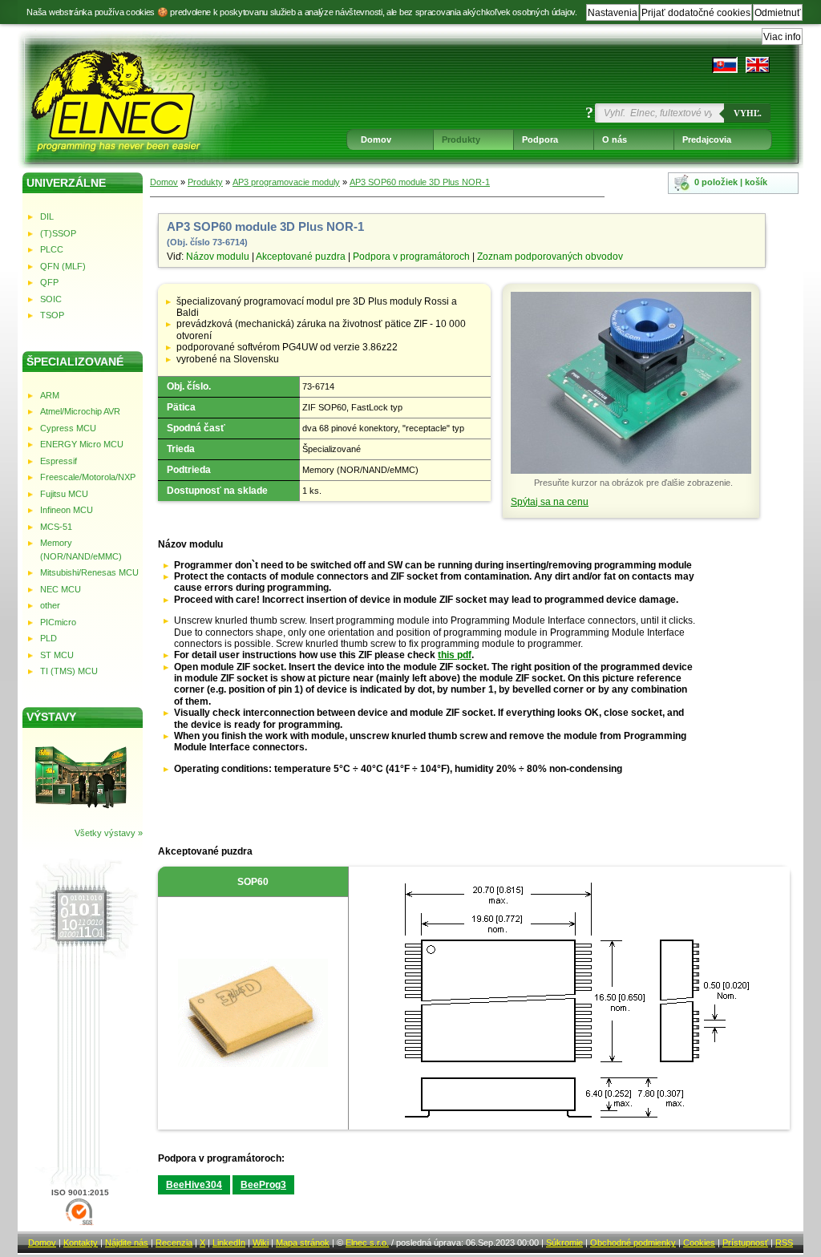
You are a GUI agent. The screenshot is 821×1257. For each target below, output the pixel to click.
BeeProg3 (263, 1184)
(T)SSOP (58, 233)
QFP (49, 282)
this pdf (454, 655)
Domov (376, 139)
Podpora (540, 139)
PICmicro (58, 622)
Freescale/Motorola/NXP (87, 477)
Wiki (261, 1242)
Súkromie (564, 1242)
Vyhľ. (748, 113)
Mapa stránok (303, 1242)
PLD (48, 638)
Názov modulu (217, 256)
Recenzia (174, 1242)
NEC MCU (60, 589)
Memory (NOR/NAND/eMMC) (81, 549)
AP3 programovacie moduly (286, 182)
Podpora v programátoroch (411, 256)
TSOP (52, 315)
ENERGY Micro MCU (81, 444)
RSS (784, 1242)
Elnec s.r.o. (367, 1242)
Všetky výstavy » (109, 833)
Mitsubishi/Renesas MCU (89, 572)
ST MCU (57, 655)
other (50, 605)
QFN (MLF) (63, 266)
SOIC (51, 299)
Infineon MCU (66, 510)
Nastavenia (612, 13)
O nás (614, 139)
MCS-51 (56, 526)
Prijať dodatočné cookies (695, 13)
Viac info (782, 37)
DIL (47, 216)
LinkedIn (228, 1242)
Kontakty (80, 1242)
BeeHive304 (194, 1184)
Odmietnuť (777, 13)
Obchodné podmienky (633, 1242)
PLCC (51, 249)
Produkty (461, 139)
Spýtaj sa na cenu (549, 501)
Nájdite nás (126, 1242)
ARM (49, 395)
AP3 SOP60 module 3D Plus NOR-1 (420, 182)
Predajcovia (706, 139)
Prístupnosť (745, 1242)
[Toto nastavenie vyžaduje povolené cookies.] (758, 65)
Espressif (58, 461)
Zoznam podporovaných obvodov (550, 256)
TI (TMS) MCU (69, 671)
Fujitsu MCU (64, 494)
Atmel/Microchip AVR (80, 411)
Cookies (699, 1242)
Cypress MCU (68, 428)
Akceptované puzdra (301, 256)
